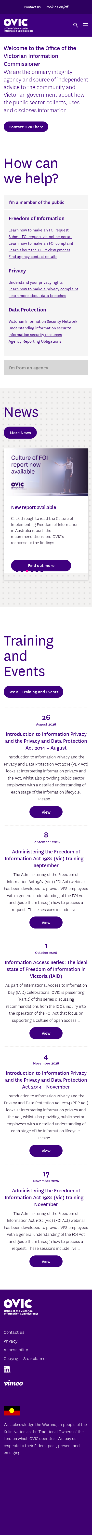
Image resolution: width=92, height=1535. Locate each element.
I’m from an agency (28, 367)
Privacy (11, 1341)
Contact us (32, 6)
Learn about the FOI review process (39, 249)
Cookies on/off (57, 6)
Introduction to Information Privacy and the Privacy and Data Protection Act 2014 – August (46, 740)
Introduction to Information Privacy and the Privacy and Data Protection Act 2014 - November (46, 1079)
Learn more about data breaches (37, 295)
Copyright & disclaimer (25, 1358)
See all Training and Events (33, 691)
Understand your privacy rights (36, 282)
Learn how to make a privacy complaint (43, 288)
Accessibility (16, 1349)
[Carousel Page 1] (17, 571)
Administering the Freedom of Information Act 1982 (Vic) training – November (46, 1197)
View (46, 812)
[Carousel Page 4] (32, 571)
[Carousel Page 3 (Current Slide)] (27, 571)
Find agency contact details (33, 256)
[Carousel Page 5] (37, 571)
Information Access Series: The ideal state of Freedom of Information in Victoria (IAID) (46, 968)
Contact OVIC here (26, 126)
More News (20, 432)
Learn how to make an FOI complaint (41, 243)
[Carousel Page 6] (41, 571)
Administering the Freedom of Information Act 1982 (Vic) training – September (46, 858)
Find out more (41, 565)
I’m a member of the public (37, 202)
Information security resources (35, 334)
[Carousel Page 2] (22, 571)
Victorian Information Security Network (43, 321)
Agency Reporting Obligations (35, 341)
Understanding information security (40, 327)
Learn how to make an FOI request (39, 230)
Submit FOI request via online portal (40, 236)
